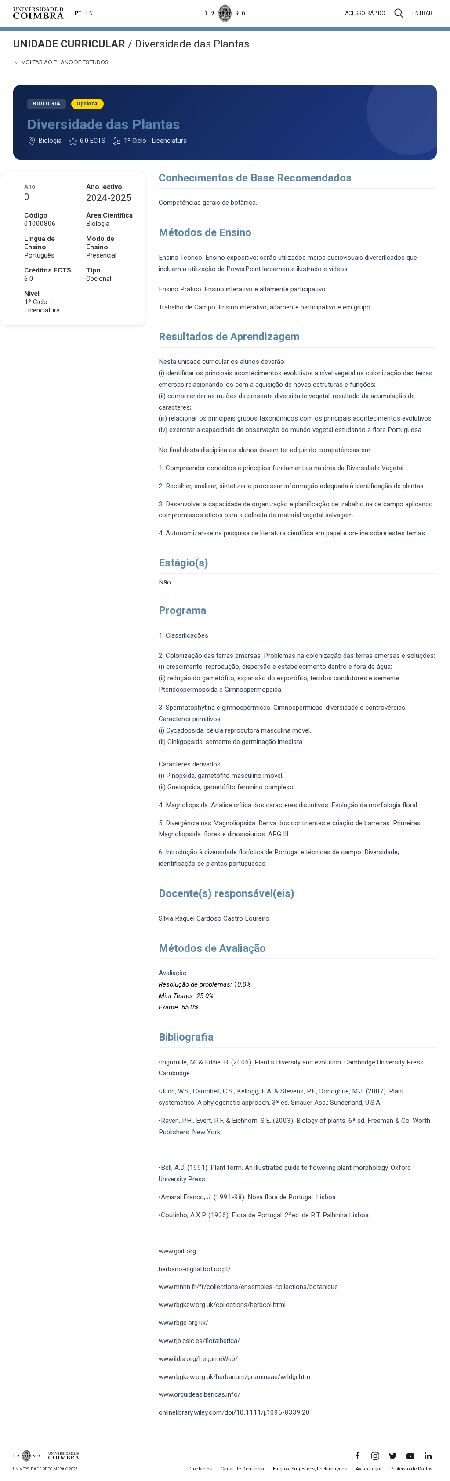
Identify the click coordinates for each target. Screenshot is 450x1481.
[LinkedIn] (428, 1456)
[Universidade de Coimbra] (38, 13)
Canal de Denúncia (242, 1469)
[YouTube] (410, 1456)
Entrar (422, 13)
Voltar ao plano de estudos (64, 61)
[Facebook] (358, 1456)
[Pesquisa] (398, 13)
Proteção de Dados (411, 1469)
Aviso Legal (368, 1469)
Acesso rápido (365, 13)
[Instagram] (375, 1456)
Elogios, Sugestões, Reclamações (310, 1469)
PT (78, 13)
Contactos (200, 1469)
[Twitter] (393, 1456)
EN (89, 13)
